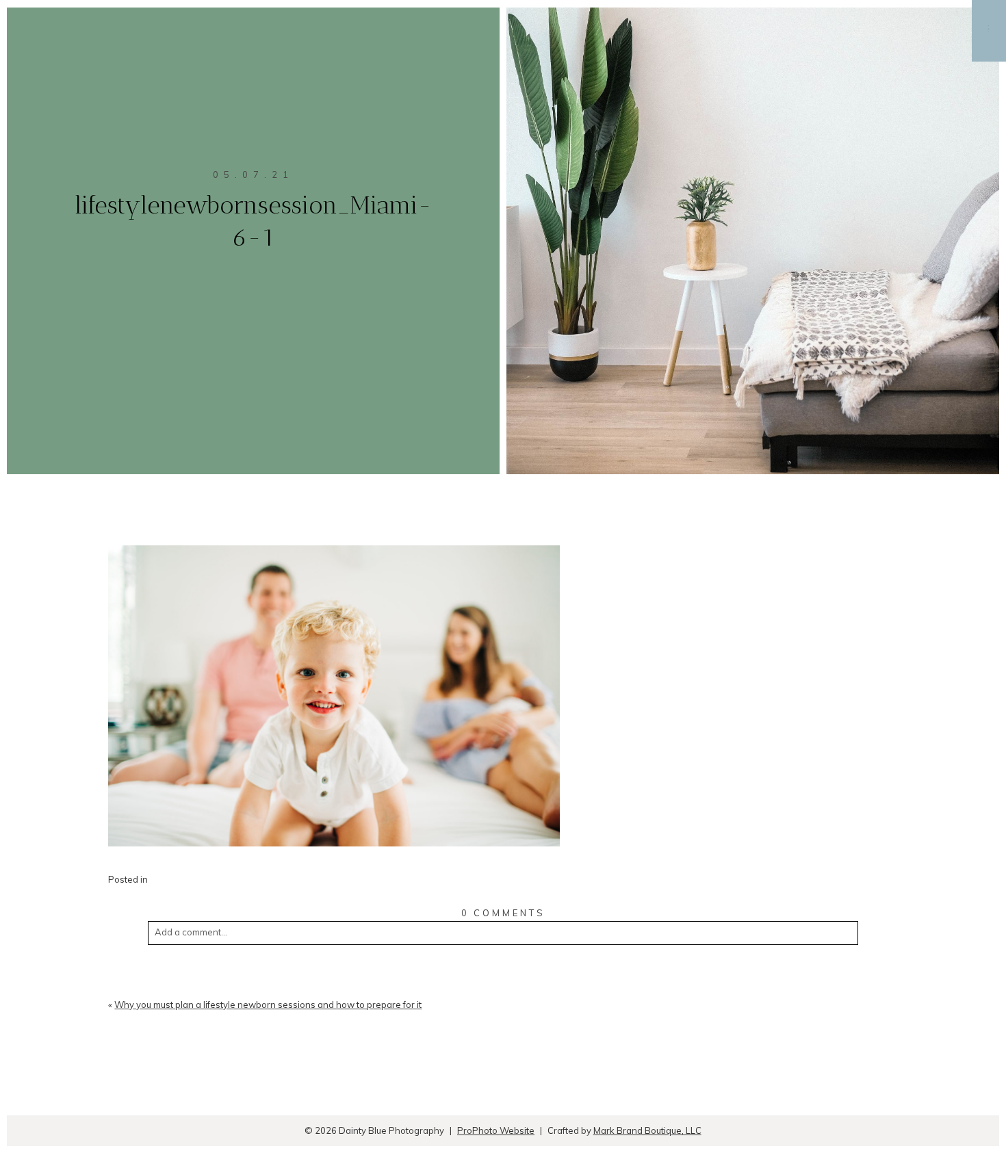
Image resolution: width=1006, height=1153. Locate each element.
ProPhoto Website (495, 1130)
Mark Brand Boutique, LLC (647, 1130)
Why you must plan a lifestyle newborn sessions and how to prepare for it (268, 1004)
